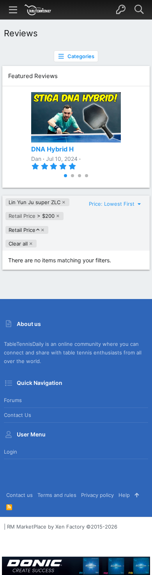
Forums (13, 400)
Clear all (18, 243)
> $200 (32, 216)
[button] (13, 10)
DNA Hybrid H (52, 149)
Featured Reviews (33, 76)
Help (124, 495)
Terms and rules (56, 495)
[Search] (139, 10)
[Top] (136, 495)
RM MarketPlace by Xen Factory (62, 526)
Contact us (17, 415)
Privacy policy (97, 495)
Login (10, 452)
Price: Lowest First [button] (112, 204)
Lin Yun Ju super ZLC (34, 202)
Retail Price (21, 230)
